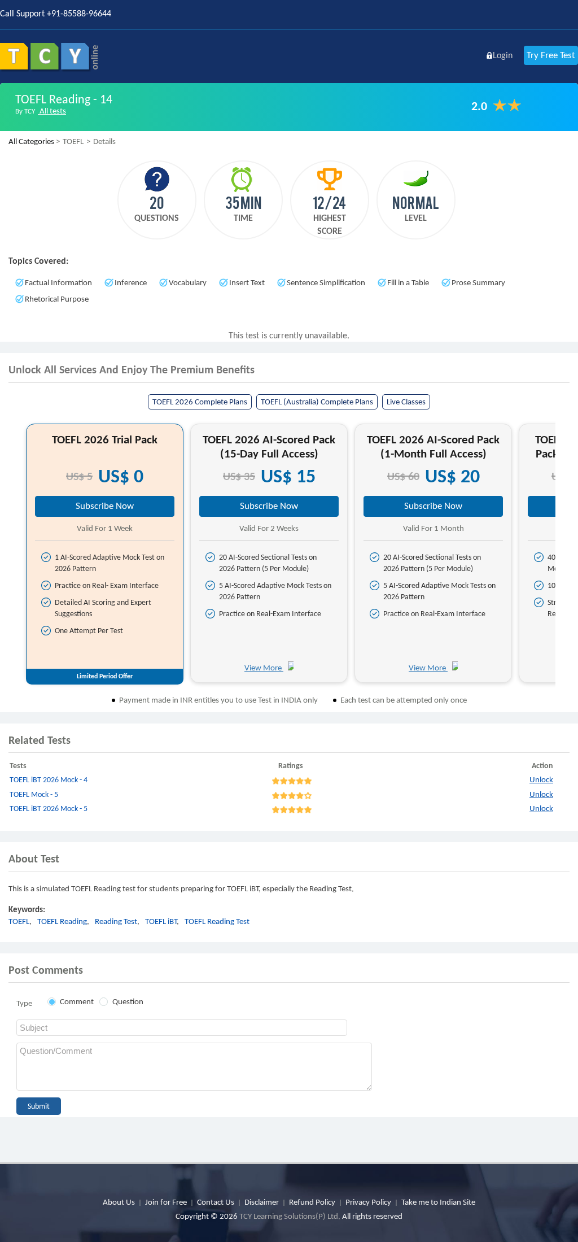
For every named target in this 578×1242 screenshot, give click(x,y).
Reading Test (116, 921)
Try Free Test (551, 55)
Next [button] (565, 558)
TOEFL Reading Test (217, 921)
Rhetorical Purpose (57, 299)
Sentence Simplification (326, 282)
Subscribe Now (105, 506)
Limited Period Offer (105, 676)
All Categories (31, 141)
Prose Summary (478, 282)
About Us (119, 1202)
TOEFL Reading (62, 921)
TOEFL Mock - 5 (34, 794)
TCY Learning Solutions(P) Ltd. (289, 1216)
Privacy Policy (368, 1202)
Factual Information (58, 282)
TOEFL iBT (161, 921)
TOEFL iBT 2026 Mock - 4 (48, 780)
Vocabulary (188, 282)
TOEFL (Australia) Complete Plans (317, 401)
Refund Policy (312, 1202)
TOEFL (18, 921)
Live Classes (406, 401)
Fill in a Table (408, 282)
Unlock (541, 779)
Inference (131, 282)
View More (263, 668)
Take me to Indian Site (438, 1202)
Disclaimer (261, 1202)
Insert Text (247, 282)
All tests (52, 111)
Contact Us (215, 1202)
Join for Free (166, 1202)
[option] (104, 553)
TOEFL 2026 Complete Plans (199, 401)
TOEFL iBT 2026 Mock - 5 (48, 808)
